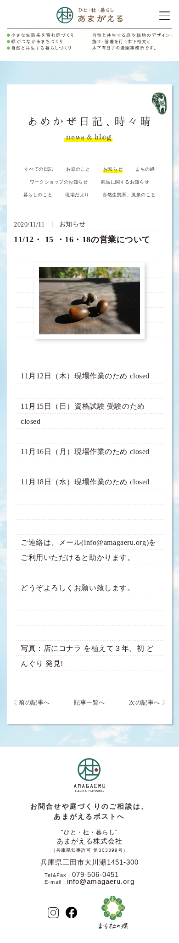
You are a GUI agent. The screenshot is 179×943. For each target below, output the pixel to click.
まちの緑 (145, 169)
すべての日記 (38, 169)
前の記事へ (34, 702)
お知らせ (113, 169)
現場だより (77, 194)
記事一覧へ (89, 702)
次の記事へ (144, 702)
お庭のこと (78, 169)
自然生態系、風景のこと (129, 194)
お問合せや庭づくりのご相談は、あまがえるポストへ (89, 811)
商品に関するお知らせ (125, 181)
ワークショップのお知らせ (59, 181)
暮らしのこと (37, 194)
